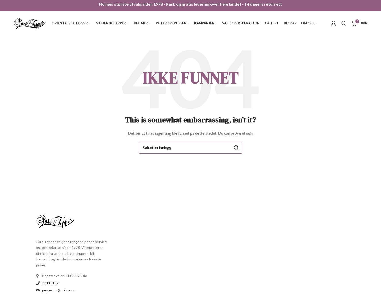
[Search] (344, 23)
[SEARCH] (236, 148)
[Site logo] (30, 22)
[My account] (333, 23)
